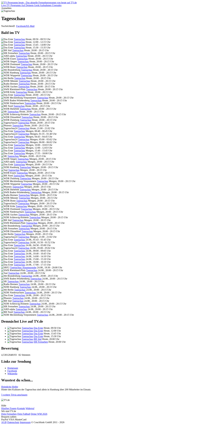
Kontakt (21, 408)
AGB (4, 422)
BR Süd (38, 339)
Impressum (25, 422)
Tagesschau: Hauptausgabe (23, 267)
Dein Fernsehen (9, 414)
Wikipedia (12, 373)
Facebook (21, 26)
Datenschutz (13, 422)
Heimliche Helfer (9, 386)
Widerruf (30, 408)
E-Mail (31, 26)
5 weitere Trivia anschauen (14, 394)
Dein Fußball (23, 414)
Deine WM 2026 (39, 414)
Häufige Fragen (9, 408)
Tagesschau (19, 39)
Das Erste (38, 328)
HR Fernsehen (41, 342)
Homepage (12, 368)
